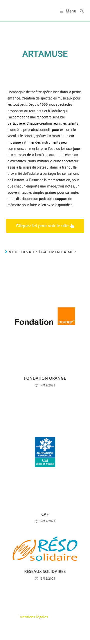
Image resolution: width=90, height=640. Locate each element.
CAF (45, 514)
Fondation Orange (45, 378)
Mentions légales (34, 617)
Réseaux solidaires (45, 571)
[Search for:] (80, 11)
